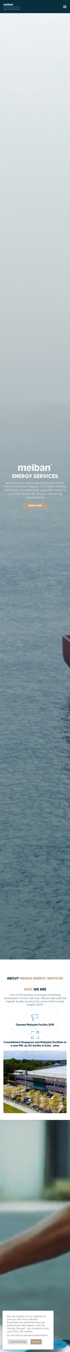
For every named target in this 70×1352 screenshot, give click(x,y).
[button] (65, 6)
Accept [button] (36, 1342)
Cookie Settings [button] (18, 1342)
